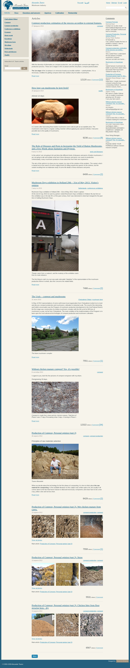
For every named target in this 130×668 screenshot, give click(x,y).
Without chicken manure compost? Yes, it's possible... (115, 102)
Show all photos (37, 540)
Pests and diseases (10, 52)
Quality (7, 55)
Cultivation (59, 13)
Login (125, 3)
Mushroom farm (10, 42)
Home (108, 3)
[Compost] (55, 61)
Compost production (11, 25)
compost (100, 26)
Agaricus (47, 13)
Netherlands (9, 48)
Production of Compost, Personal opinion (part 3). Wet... (116, 75)
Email (6, 66)
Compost (8, 22)
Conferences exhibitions (12, 29)
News (16, 13)
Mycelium (8, 45)
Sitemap (114, 3)
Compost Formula (112, 22)
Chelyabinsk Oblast (11, 19)
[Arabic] (87, 3)
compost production (96, 436)
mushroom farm (97, 299)
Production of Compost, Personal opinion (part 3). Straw (57, 557)
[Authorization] (1, 664)
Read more (35, 76)
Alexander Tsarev (38, 3)
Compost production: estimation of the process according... (116, 49)
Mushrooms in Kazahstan (114, 62)
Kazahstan (8, 39)
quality (101, 91)
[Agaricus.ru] (16, 5)
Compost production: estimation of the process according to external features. (67, 23)
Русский (80, 3)
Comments (110, 18)
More (35, 656)
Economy (8, 32)
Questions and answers (31, 13)
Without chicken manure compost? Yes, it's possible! (55, 369)
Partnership (72, 13)
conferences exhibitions (95, 188)
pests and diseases (96, 152)
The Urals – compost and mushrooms (49, 296)
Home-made (9, 35)
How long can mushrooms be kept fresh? (50, 88)
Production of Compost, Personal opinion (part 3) (54, 433)
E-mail (120, 3)
